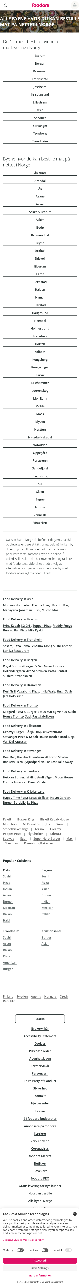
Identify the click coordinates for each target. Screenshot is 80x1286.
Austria (36, 996)
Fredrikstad (40, 79)
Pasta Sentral (57, 671)
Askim (40, 220)
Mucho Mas (50, 610)
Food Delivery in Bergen (20, 660)
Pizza (6, 883)
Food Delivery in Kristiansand (23, 791)
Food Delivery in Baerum (20, 619)
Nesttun (40, 429)
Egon (23, 839)
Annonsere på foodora (40, 1126)
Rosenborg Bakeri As (39, 843)
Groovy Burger (13, 732)
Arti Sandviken (36, 671)
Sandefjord (40, 468)
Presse (40, 1111)
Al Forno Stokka (56, 757)
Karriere (40, 1134)
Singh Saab (64, 691)
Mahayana (10, 610)
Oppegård (40, 453)
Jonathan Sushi (29, 610)
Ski (40, 484)
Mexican (9, 908)
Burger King (25, 819)
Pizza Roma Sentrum (28, 646)
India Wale (48, 691)
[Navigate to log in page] (5, 5)
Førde (40, 274)
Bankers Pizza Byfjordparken (23, 762)
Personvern (40, 1073)
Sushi (7, 876)
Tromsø (40, 507)
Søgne (40, 499)
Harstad (40, 305)
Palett (7, 819)
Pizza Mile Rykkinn (33, 630)
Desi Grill (9, 691)
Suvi (28, 716)
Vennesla (40, 515)
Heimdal (40, 321)
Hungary (50, 996)
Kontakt (40, 1096)
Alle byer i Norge (40, 1201)
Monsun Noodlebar (17, 605)
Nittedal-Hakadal (40, 437)
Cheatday (11, 843)
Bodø (40, 227)
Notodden (40, 445)
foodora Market (40, 1156)
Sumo (60, 824)
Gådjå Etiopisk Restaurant (43, 732)
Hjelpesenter (40, 1103)
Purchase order (40, 1051)
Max (69, 839)
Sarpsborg (40, 476)
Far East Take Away (59, 762)
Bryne (40, 243)
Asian (7, 895)
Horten (40, 344)
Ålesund (40, 173)
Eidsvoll (40, 258)
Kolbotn (40, 352)
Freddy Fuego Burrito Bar (50, 605)
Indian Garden (60, 798)
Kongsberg (40, 360)
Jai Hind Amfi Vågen (39, 777)
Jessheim (40, 87)
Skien (40, 492)
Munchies (10, 824)
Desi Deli (9, 757)
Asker (40, 204)
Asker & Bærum (40, 212)
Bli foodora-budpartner (40, 1119)
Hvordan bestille (40, 1193)
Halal (6, 920)
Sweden (22, 996)
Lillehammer (40, 383)
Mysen (40, 422)
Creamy (55, 829)
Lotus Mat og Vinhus (52, 712)
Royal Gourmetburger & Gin (23, 666)
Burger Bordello (14, 802)
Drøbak (40, 251)
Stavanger (40, 126)
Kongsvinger (40, 367)
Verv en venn (40, 1141)
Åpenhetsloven (40, 1058)
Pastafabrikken (43, 716)
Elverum (40, 266)
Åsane (40, 196)
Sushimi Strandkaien (17, 676)
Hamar (40, 297)
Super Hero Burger (46, 839)
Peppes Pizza (12, 834)
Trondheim (40, 141)
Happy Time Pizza (15, 798)
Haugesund (40, 313)
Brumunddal (40, 235)
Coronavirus (40, 1148)
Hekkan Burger (13, 777)
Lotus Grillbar (39, 798)
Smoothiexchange (15, 829)
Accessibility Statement (40, 1036)
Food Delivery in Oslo (18, 599)
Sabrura (55, 834)
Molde (40, 406)
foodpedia (40, 1208)
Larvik (40, 375)
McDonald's (31, 824)
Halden (40, 290)
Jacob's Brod (58, 737)
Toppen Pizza (42, 626)
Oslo (40, 110)
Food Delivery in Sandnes (21, 771)
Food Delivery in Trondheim (22, 640)
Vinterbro (40, 523)
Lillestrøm (40, 102)
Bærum (40, 56)
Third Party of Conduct (40, 1081)
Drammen (40, 71)
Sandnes (40, 118)
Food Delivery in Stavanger (22, 751)
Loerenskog (40, 391)
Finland (8, 996)
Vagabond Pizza (28, 691)
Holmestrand (40, 328)
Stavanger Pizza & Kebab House (25, 737)
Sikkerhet (40, 1088)
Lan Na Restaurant (16, 651)
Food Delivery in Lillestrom (22, 726)
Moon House (64, 777)
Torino (39, 829)
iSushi (41, 782)
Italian (7, 914)
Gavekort (40, 1171)
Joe (48, 824)
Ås (40, 189)
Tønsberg (40, 133)
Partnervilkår (40, 1066)
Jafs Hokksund (13, 696)
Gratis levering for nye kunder (40, 1186)
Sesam (7, 646)
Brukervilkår (40, 1029)
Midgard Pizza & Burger (19, 712)
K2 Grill (26, 626)
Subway (8, 839)
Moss (40, 414)
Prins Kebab (11, 626)
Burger (8, 901)
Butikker (40, 1163)
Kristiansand (40, 94)
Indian (7, 889)
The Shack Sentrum (30, 757)
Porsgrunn (40, 460)
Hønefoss (40, 336)
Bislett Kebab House (54, 819)
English (40, 1019)
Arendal (40, 181)
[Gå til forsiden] (40, 5)
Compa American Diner (19, 782)
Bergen (40, 63)
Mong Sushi (52, 646)
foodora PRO (40, 1178)
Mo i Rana (40, 398)
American (10, 962)
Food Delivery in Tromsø (20, 705)
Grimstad (40, 282)
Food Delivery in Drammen (22, 685)
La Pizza (32, 802)
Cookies (40, 1043)
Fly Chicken (36, 834)
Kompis (67, 646)
